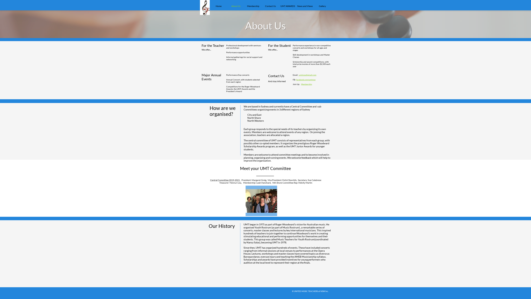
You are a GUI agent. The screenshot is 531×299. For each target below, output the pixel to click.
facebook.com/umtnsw (306, 79)
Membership (306, 84)
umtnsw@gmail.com (307, 75)
